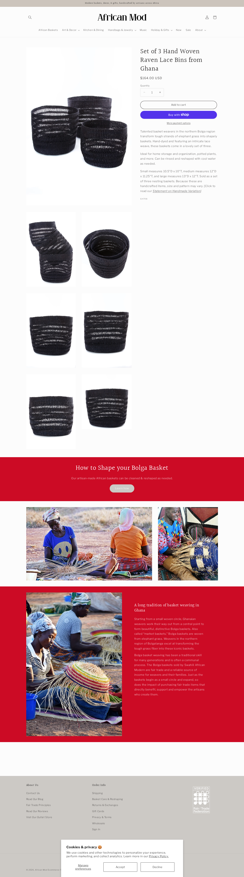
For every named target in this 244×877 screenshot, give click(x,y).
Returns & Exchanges (105, 805)
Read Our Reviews (37, 811)
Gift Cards (98, 811)
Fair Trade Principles (38, 805)
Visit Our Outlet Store (39, 817)
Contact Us (33, 793)
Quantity (145, 85)
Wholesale (98, 823)
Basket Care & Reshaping (107, 799)
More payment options (179, 123)
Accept (120, 867)
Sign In (96, 829)
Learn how (122, 488)
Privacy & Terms (102, 817)
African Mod (41, 870)
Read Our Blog (34, 799)
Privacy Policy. (158, 856)
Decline (157, 867)
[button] (30, 17)
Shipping (97, 793)
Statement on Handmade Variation (177, 190)
